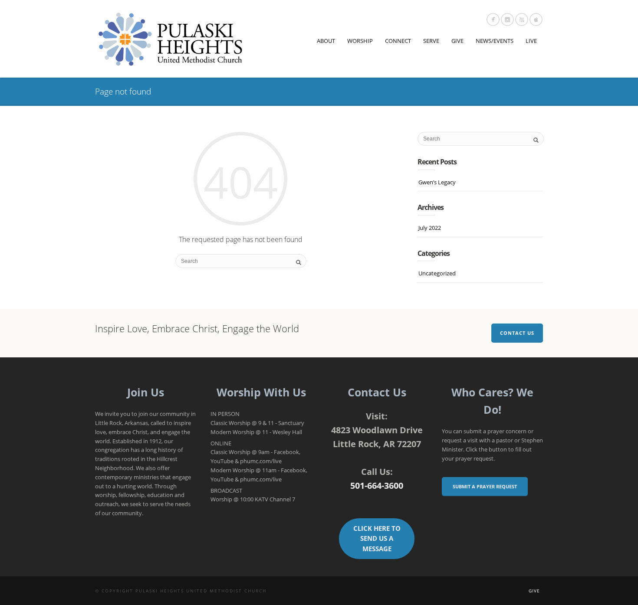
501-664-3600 (376, 485)
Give (534, 591)
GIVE (457, 41)
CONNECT (398, 41)
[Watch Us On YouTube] (521, 19)
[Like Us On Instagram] (507, 19)
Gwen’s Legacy (437, 182)
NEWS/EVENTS (494, 41)
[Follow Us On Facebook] (493, 19)
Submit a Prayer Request (485, 486)
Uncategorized (437, 273)
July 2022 (429, 228)
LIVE (531, 41)
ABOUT (326, 41)
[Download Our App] (536, 19)
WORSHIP (360, 41)
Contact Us (517, 333)
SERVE (431, 41)
